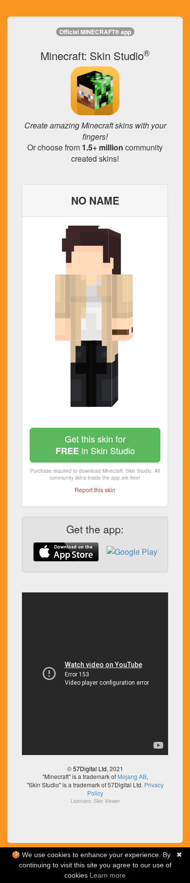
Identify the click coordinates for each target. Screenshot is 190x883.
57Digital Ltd (90, 768)
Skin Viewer (107, 801)
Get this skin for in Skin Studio (95, 444)
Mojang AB (132, 776)
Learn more (108, 875)
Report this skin (95, 489)
